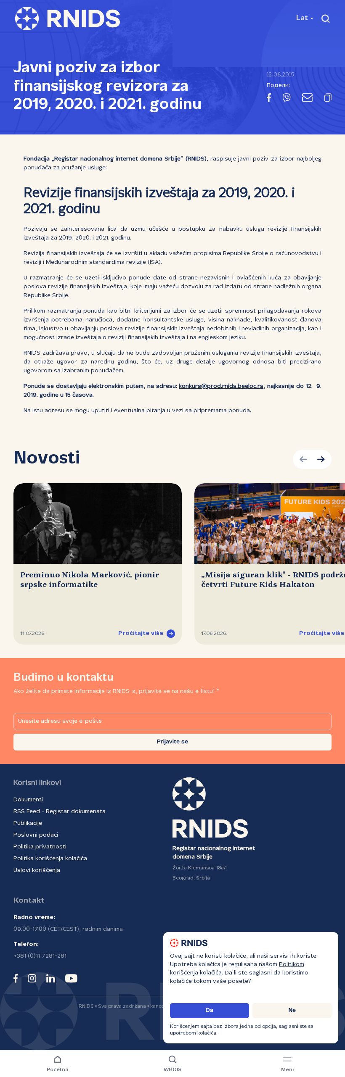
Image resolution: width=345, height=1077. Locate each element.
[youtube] (71, 978)
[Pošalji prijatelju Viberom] (286, 99)
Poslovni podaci (35, 835)
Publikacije (27, 823)
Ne (292, 1010)
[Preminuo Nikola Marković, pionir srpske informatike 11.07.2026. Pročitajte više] (97, 523)
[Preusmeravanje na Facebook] (269, 99)
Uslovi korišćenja (36, 870)
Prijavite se (172, 742)
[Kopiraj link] (328, 99)
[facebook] (15, 978)
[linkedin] (50, 978)
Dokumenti (28, 800)
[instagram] (32, 978)
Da (209, 1010)
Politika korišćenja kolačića (50, 858)
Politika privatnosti (39, 847)
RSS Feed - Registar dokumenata (59, 811)
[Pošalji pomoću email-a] (307, 99)
